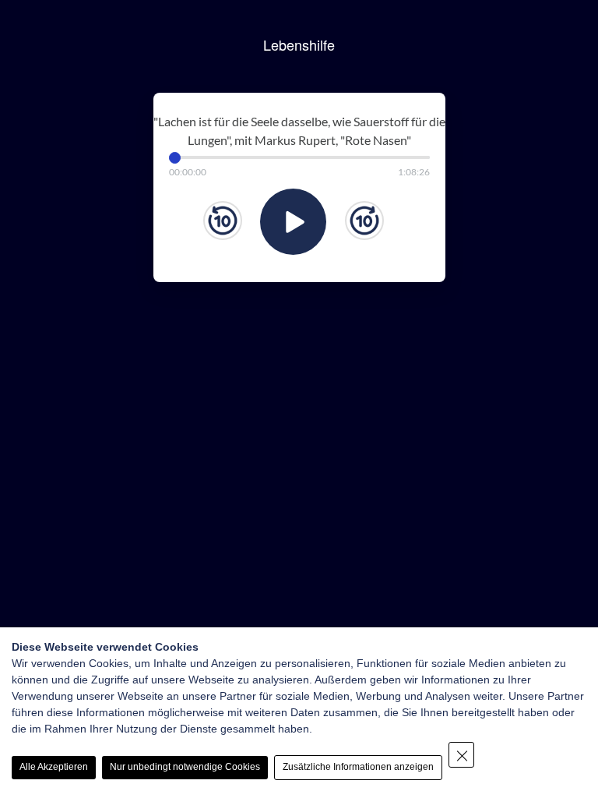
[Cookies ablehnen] (461, 755)
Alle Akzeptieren (53, 766)
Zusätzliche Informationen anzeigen (358, 766)
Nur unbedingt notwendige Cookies (185, 766)
